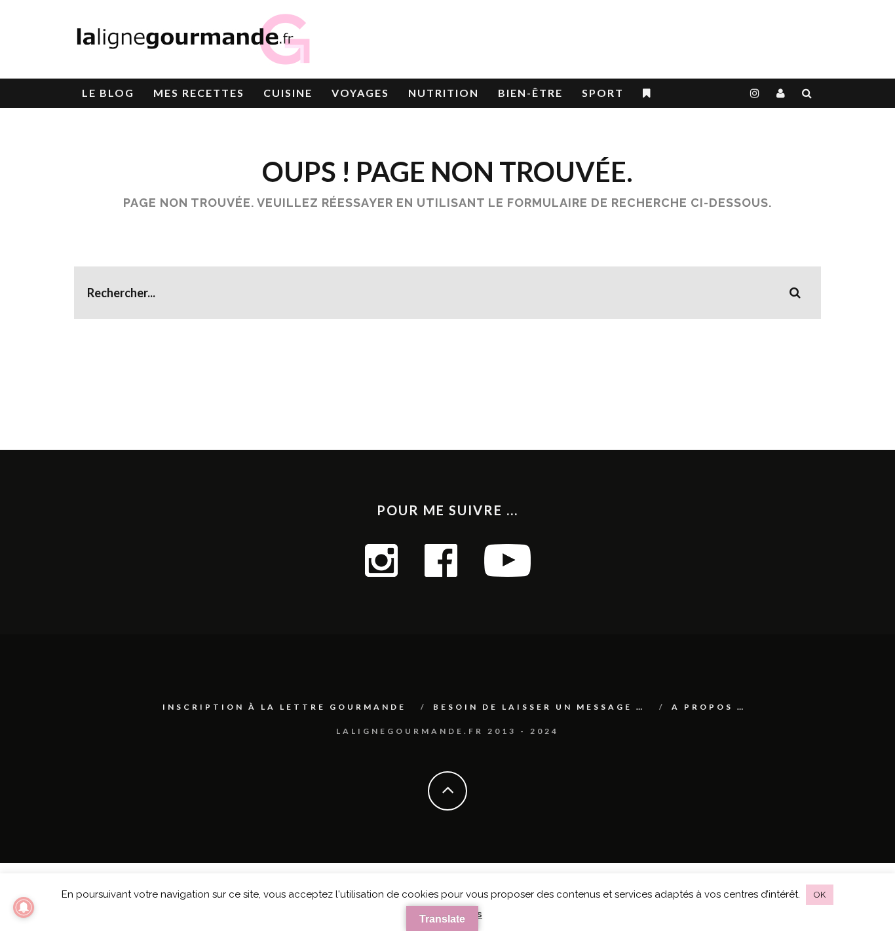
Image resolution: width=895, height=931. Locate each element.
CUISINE (288, 92)
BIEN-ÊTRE (530, 92)
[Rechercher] (807, 93)
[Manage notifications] (23, 907)
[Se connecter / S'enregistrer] (781, 93)
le (108, 92)
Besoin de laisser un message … (539, 707)
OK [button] (820, 895)
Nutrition (443, 92)
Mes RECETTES (198, 92)
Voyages (360, 92)
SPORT (603, 92)
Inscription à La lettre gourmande (284, 707)
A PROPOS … (709, 707)
